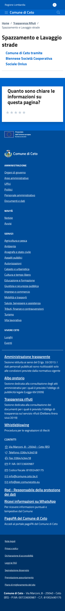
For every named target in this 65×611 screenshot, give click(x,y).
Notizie (8, 218)
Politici (8, 189)
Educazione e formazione (19, 280)
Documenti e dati (14, 201)
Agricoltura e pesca (15, 240)
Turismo (9, 314)
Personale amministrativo (19, 195)
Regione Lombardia (15, 5)
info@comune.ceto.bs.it (23, 476)
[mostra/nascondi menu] (6, 12)
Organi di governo (15, 172)
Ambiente (10, 246)
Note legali (10, 541)
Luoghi (8, 337)
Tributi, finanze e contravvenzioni (24, 309)
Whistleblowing (16, 424)
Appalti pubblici (13, 257)
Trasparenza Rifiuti (24, 23)
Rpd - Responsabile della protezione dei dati (32, 492)
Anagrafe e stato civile (17, 252)
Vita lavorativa (12, 320)
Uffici (7, 184)
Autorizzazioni (12, 263)
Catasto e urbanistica (16, 269)
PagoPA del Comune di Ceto (25, 518)
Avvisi (8, 223)
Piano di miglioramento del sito (20, 584)
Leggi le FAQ (11, 563)
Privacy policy (11, 548)
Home (5, 23)
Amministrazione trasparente (27, 356)
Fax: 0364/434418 (19, 458)
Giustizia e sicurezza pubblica (21, 286)
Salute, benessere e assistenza (22, 303)
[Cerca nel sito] (58, 12)
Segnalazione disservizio (17, 570)
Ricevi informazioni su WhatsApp (30, 501)
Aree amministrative (16, 178)
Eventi (8, 343)
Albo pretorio (14, 378)
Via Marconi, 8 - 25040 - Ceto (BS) (34, 446)
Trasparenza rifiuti (18, 399)
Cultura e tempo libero (17, 275)
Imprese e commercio (17, 292)
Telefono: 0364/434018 (22, 452)
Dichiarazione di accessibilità (19, 555)
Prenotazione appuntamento (19, 577)
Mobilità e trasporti (15, 297)
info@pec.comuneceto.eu (24, 482)
